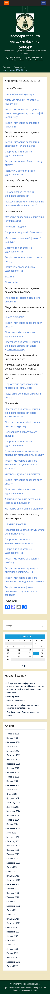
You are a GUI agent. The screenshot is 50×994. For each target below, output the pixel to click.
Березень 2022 (13, 906)
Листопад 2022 (13, 880)
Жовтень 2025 (13, 759)
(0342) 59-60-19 (14, 57)
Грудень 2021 (13, 919)
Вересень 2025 (13, 764)
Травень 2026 (13, 734)
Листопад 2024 (13, 803)
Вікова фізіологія (14, 317)
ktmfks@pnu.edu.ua (16, 60)
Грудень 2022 (13, 876)
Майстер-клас (13, 696)
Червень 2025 (13, 772)
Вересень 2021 (13, 932)
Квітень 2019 (12, 953)
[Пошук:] (24, 625)
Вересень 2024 (13, 811)
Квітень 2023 (12, 858)
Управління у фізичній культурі (22, 474)
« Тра (24, 665)
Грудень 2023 (13, 837)
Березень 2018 (13, 962)
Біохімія (9, 276)
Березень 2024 (13, 828)
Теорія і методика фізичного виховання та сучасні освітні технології (21, 464)
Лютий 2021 (12, 940)
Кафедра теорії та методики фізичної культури (25, 41)
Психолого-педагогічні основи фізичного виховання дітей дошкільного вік (22, 413)
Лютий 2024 (12, 833)
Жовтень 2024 (13, 807)
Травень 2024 (13, 820)
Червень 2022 (13, 893)
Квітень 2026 (12, 738)
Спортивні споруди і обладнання (23, 232)
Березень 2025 (13, 785)
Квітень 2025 (12, 781)
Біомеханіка (11, 282)
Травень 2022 (13, 897)
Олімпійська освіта (15, 524)
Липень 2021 (12, 936)
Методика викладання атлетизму (24, 508)
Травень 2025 (13, 777)
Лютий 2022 (12, 910)
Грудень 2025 (13, 751)
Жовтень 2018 (13, 958)
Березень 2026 (13, 742)
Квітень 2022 (12, 902)
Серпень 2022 (13, 889)
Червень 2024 (13, 815)
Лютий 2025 (12, 790)
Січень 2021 (12, 945)
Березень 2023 (13, 863)
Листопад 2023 (13, 841)
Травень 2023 (13, 854)
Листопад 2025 (13, 755)
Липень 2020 (12, 949)
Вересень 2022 (13, 884)
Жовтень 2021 (13, 927)
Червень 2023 (13, 850)
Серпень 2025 (13, 768)
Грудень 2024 (13, 798)
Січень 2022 (12, 914)
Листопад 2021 (13, 923)
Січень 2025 (12, 794)
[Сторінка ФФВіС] (25, 9)
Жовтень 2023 (13, 846)
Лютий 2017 (12, 966)
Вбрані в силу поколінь (17, 701)
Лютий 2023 (12, 867)
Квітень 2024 (12, 824)
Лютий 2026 (12, 747)
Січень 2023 (12, 871)
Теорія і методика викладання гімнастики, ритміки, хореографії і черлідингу (24, 113)
